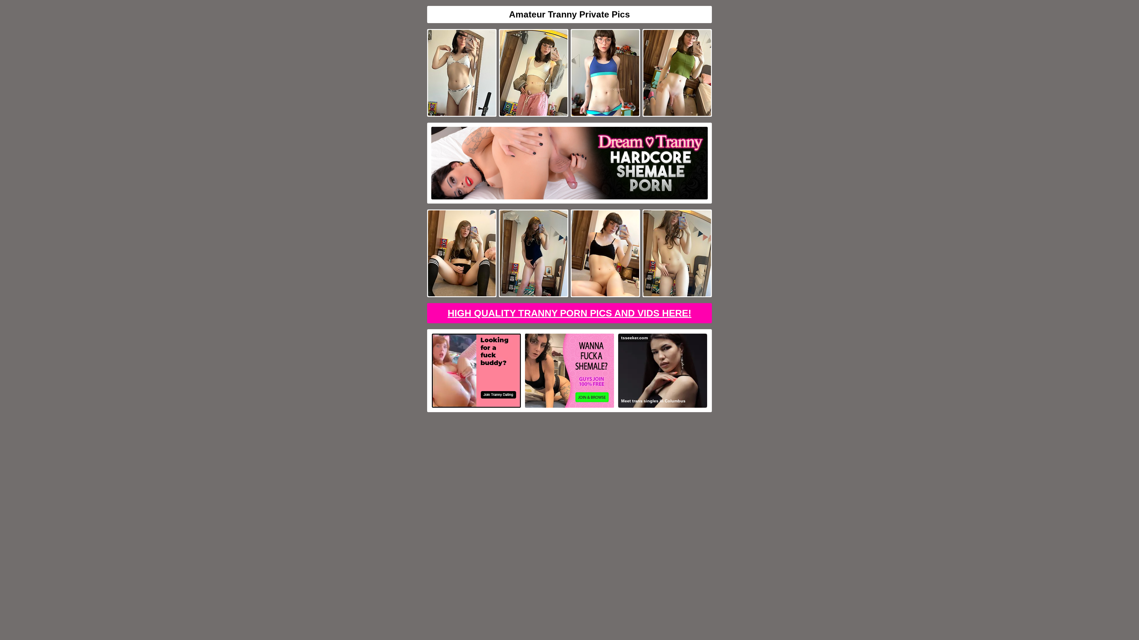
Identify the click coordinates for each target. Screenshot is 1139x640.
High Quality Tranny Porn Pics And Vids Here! (569, 313)
